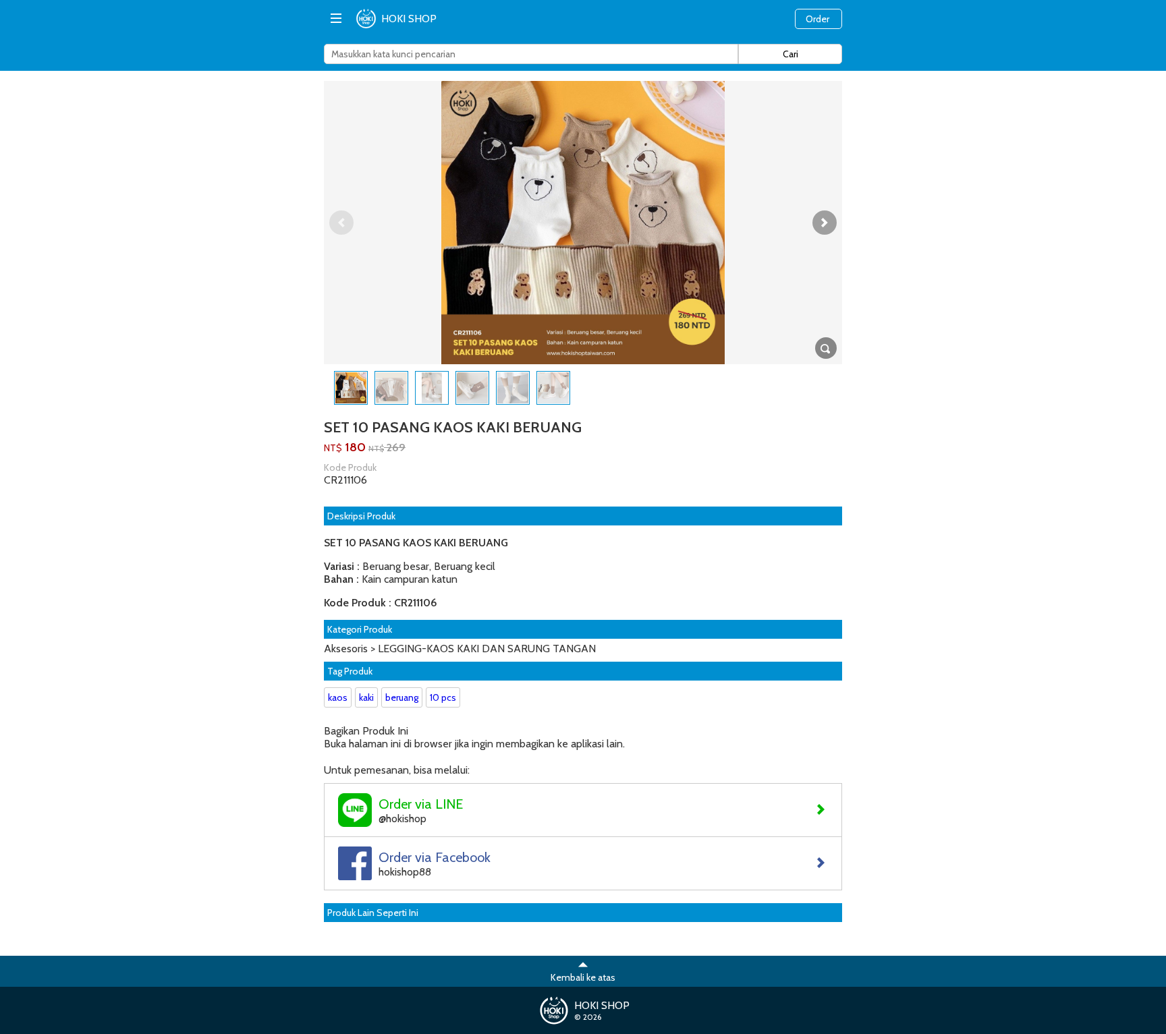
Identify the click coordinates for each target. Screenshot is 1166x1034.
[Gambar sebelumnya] (341, 222)
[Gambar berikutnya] (824, 222)
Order (817, 19)
